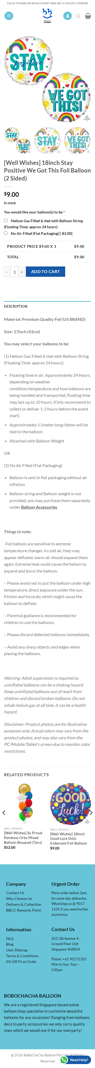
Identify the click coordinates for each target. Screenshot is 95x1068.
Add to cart (45, 271)
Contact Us (15, 893)
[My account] (67, 16)
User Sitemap (17, 950)
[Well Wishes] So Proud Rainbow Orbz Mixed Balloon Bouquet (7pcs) (23, 837)
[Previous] (4, 823)
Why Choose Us (19, 899)
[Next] (91, 823)
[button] (8, 16)
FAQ (9, 939)
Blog (9, 944)
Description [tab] (15, 306)
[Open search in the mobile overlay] (78, 16)
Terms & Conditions (22, 956)
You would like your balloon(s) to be (34, 212)
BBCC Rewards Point (23, 910)
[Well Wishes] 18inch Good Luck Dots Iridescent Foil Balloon (68, 838)
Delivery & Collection (23, 904)
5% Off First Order (21, 962)
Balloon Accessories (39, 506)
